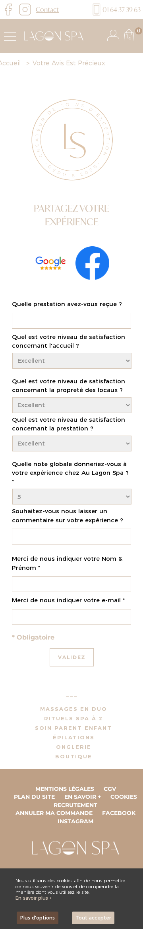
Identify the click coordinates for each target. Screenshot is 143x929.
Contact (47, 9)
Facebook (118, 813)
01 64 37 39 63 (121, 9)
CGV (110, 788)
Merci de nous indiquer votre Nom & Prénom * (67, 563)
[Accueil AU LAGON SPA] (51, 35)
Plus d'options (37, 918)
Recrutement (75, 805)
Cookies (123, 796)
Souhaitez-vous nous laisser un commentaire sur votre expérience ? (67, 515)
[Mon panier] (129, 35)
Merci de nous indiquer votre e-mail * (68, 600)
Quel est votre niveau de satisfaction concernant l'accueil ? (68, 341)
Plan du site (34, 796)
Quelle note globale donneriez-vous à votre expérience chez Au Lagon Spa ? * (70, 472)
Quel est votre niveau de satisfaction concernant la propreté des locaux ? (68, 385)
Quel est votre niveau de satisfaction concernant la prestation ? (68, 424)
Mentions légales (64, 788)
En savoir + (82, 796)
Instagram (75, 821)
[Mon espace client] (113, 35)
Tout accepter (93, 918)
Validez (71, 657)
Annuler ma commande (54, 813)
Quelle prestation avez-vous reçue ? (67, 304)
